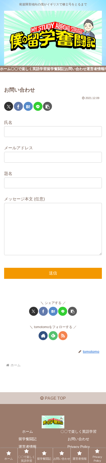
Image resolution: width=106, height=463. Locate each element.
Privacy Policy (78, 447)
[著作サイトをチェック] (43, 335)
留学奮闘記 (28, 439)
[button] (47, 106)
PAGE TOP (55, 398)
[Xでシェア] (8, 106)
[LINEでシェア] (37, 106)
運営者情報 (28, 447)
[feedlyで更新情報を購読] (53, 335)
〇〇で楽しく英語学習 (78, 431)
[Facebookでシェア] (18, 106)
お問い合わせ (78, 439)
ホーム (27, 431)
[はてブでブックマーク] (28, 106)
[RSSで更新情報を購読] (62, 335)
